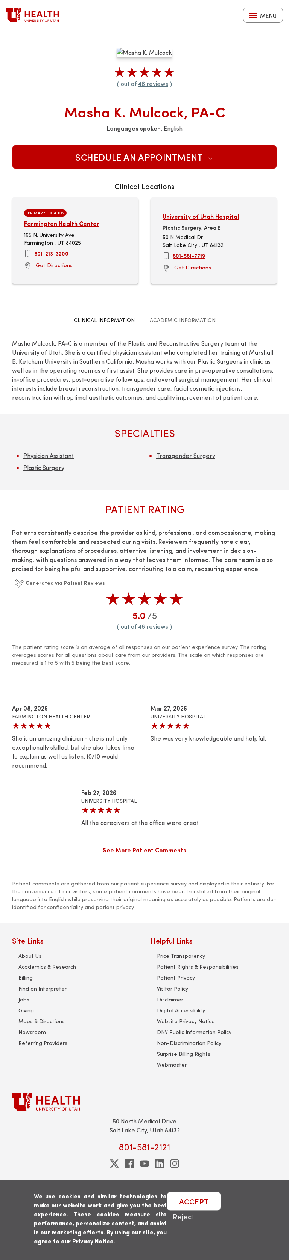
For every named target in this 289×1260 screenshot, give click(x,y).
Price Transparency (181, 955)
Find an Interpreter (42, 988)
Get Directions (54, 265)
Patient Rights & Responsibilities (198, 966)
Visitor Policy (172, 988)
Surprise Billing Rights (183, 1053)
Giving (26, 1010)
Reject (184, 1216)
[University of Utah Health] (32, 15)
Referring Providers (42, 1042)
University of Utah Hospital (201, 216)
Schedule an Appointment (140, 157)
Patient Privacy (176, 977)
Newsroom (32, 1032)
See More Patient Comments (144, 850)
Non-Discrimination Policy (189, 1042)
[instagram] (174, 1163)
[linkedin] (159, 1163)
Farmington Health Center (61, 223)
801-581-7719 (189, 255)
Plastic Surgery (43, 467)
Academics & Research (47, 966)
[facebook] (129, 1163)
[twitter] (114, 1163)
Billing (25, 977)
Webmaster (172, 1064)
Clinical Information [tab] (104, 320)
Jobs (23, 999)
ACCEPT (193, 1201)
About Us (29, 955)
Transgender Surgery (185, 455)
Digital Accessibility (181, 1010)
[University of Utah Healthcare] (144, 1101)
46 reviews (153, 83)
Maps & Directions (41, 1021)
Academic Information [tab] (183, 320)
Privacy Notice (93, 1241)
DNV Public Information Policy (194, 1032)
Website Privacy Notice (186, 1021)
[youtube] (144, 1163)
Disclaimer (170, 999)
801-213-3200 (51, 253)
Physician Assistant (48, 455)
